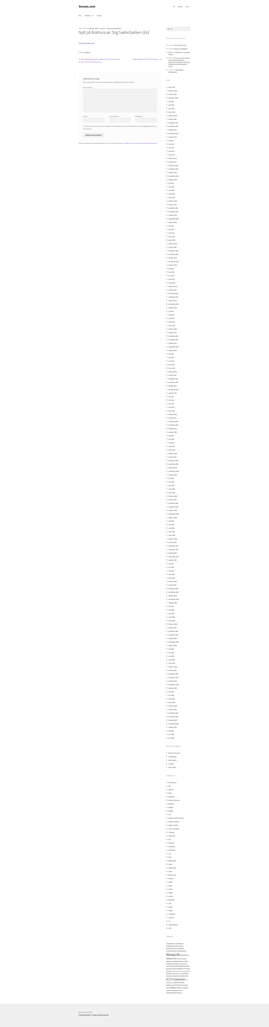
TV (169, 921)
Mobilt (170, 882)
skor (169, 903)
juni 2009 (171, 482)
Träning (171, 917)
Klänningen (172, 861)
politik (170, 896)
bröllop (174, 969)
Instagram (179, 979)
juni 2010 (171, 439)
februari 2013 (172, 329)
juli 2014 (171, 268)
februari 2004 (172, 706)
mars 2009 (171, 492)
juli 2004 (171, 692)
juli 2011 (171, 396)
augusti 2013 (172, 308)
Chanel (179, 969)
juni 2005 (171, 652)
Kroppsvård (172, 868)
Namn (85, 116)
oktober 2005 (172, 638)
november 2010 (173, 425)
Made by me (172, 875)
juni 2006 (171, 610)
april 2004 (171, 699)
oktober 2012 (172, 343)
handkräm (185, 973)
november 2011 (173, 382)
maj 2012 (171, 361)
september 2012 (173, 347)
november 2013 (173, 297)
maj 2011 (171, 403)
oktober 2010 (172, 428)
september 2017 (173, 133)
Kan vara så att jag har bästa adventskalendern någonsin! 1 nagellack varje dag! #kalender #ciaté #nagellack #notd (179, 62)
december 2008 (173, 503)
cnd (183, 969)
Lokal (170, 871)
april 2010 (171, 446)
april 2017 (171, 151)
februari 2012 (172, 372)
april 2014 (171, 279)
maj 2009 (171, 485)
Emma (170, 52)
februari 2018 (172, 115)
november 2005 (173, 635)
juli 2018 (171, 101)
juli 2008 (171, 521)
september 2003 (173, 724)
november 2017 (173, 126)
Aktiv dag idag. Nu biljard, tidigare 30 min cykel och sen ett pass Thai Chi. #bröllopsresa (99, 60)
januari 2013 (172, 332)
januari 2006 (172, 627)
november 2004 (173, 677)
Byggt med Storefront (100, 1015)
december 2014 (173, 251)
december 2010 (173, 421)
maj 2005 (171, 656)
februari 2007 (172, 581)
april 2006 (171, 617)
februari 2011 (172, 414)
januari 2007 (172, 585)
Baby (170, 793)
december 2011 (173, 379)
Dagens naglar (173, 825)
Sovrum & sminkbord (180, 49)
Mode (170, 885)
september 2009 (173, 471)
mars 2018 (171, 112)
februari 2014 (172, 286)
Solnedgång (172, 756)
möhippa (169, 985)
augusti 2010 (172, 432)
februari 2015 (172, 244)
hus (178, 976)
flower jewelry (186, 971)
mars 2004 (171, 702)
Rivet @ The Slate (174, 753)
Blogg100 (171, 797)
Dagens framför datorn (176, 818)
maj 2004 (171, 695)
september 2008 (173, 514)
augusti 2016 (172, 179)
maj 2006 (171, 613)
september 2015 (173, 219)
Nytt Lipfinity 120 (180, 45)
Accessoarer (172, 782)
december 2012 (173, 336)
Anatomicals (170, 966)
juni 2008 (171, 524)
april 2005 (171, 660)
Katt (169, 857)
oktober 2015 (172, 215)
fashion (173, 971)
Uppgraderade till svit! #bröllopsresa (145, 59)
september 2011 (173, 389)
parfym (174, 985)
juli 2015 (171, 226)
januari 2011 (172, 418)
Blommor (169, 969)
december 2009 (173, 460)
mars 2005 (171, 663)
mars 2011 (171, 411)
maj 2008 (171, 528)
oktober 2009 (172, 468)
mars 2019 (171, 87)
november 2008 (173, 507)
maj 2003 (171, 738)
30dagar (169, 958)
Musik (170, 889)
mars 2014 (171, 283)
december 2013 (173, 293)
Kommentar (88, 87)
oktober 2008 (172, 510)
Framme (171, 764)
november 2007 (173, 549)
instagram (171, 850)
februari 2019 (172, 91)
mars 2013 (171, 325)
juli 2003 (171, 731)
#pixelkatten (184, 955)
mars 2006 (171, 620)
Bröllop (180, 7)
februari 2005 (172, 667)
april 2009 (171, 489)
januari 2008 (172, 542)
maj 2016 (171, 190)
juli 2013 (171, 311)
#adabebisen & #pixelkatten (174, 943)
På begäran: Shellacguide (176, 71)
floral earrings (179, 971)
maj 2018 (171, 108)
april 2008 (171, 532)
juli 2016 (171, 183)
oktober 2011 (172, 386)
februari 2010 (172, 453)
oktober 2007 (172, 553)
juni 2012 (171, 357)
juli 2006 (171, 606)
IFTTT (169, 979)
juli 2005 (171, 649)
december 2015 (173, 208)
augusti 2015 (172, 222)
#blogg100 (173, 954)
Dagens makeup (173, 821)
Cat (169, 814)
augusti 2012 (172, 350)
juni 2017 (171, 144)
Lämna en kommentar (114, 28)
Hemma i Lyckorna (171, 976)
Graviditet (171, 836)
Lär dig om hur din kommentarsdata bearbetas (140, 143)
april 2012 (171, 364)
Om (174, 7)
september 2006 (173, 599)
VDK (169, 928)
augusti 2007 (172, 560)
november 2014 (173, 254)
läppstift (176, 982)
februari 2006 (172, 624)
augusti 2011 (172, 393)
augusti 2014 (172, 265)
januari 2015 (172, 247)
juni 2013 (171, 315)
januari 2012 (172, 375)
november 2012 (173, 339)
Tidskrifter (171, 914)
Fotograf (171, 832)
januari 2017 (172, 162)
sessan (102, 28)
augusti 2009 (172, 475)
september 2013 (173, 304)
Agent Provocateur (181, 964)
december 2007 (173, 546)
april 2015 (171, 236)
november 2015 (173, 211)
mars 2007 (171, 578)
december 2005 (173, 631)
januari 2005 (172, 670)
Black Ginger (172, 760)
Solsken (178, 988)
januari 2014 (172, 290)
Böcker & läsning (173, 800)
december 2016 (173, 165)
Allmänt (171, 789)
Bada (187, 966)
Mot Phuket (172, 767)
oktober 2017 (172, 130)
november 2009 (173, 464)
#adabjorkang (181, 951)
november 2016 (173, 169)
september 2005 (173, 642)
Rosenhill (171, 900)
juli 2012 (171, 354)
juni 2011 (171, 400)
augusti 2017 (172, 137)
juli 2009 (171, 478)
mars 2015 (171, 240)
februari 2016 (172, 201)
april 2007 (171, 574)
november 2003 (173, 716)
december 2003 (173, 713)
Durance (168, 971)
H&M (174, 973)
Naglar (170, 893)
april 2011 (171, 407)
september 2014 (173, 261)
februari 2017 (172, 158)
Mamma (171, 878)
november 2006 (173, 592)
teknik (170, 910)
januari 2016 (172, 204)
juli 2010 (171, 435)
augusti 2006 (172, 603)
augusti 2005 (172, 645)
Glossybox (169, 973)
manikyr (182, 982)
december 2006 (173, 588)
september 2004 (173, 684)
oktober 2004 (172, 681)
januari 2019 (172, 94)
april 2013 (171, 322)
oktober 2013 (172, 300)
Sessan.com (87, 6)
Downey (187, 969)
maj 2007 (171, 571)
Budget (170, 811)
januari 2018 (172, 119)
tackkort (186, 988)
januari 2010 (172, 457)
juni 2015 (171, 229)
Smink (170, 907)
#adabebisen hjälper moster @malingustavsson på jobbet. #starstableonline (175, 948)
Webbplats (139, 116)
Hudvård (171, 843)
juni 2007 (171, 567)
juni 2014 (171, 272)
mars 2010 (171, 450)
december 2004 (173, 674)
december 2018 (173, 98)
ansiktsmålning (178, 966)
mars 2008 (171, 535)
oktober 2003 (172, 720)
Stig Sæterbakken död (86, 43)
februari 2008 (172, 539)
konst (170, 864)
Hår (169, 839)
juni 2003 (171, 734)
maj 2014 (171, 275)
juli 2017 (171, 140)
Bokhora (87, 52)
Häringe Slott (184, 976)
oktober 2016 (172, 172)
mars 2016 (171, 197)
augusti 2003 (172, 727)
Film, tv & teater (173, 829)
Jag (169, 854)
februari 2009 (172, 496)
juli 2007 (171, 563)
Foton (187, 7)
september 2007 (173, 556)
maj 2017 (171, 147)
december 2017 (173, 123)
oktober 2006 (172, 596)
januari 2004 (172, 709)
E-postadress (114, 116)
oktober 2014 (172, 258)
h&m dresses (178, 973)
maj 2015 (171, 233)
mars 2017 (171, 155)
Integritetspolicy (85, 1015)
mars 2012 (171, 368)
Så (182, 988)
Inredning (171, 846)
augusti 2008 (172, 517)
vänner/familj (172, 925)
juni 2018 (171, 105)
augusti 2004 (172, 688)
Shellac (173, 987)
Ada (169, 786)
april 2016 (171, 194)
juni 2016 (171, 187)
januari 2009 (172, 499)
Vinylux (179, 993)
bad (185, 966)
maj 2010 (171, 443)
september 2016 (173, 176)
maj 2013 (171, 318)
